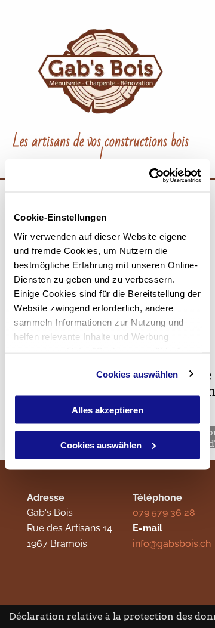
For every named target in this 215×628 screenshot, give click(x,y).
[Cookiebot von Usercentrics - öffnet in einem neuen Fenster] (151, 175)
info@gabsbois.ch (172, 543)
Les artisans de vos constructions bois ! (101, 150)
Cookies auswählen (137, 374)
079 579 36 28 (164, 512)
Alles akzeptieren (107, 410)
